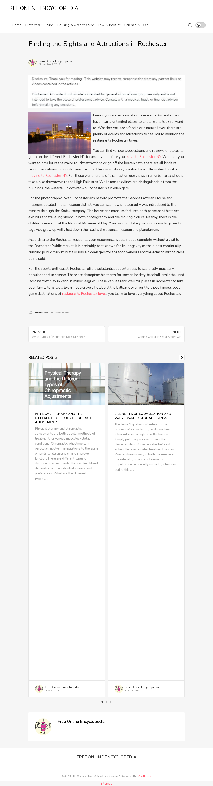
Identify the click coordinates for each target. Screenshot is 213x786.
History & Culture (39, 25)
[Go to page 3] (110, 702)
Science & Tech (136, 25)
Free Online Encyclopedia (56, 61)
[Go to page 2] (106, 702)
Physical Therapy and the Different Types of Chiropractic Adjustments (65, 417)
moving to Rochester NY (47, 175)
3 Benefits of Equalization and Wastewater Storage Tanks (143, 415)
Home (17, 25)
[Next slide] (182, 357)
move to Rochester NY (143, 156)
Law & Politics (109, 25)
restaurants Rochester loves (84, 293)
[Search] (189, 25)
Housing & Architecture (75, 25)
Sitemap (106, 783)
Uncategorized (59, 312)
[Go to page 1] (102, 702)
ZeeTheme (144, 776)
